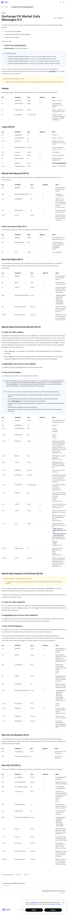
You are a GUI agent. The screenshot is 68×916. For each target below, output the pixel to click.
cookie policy (33, 902)
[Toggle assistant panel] (63, 2)
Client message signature (59, 163)
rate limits (52, 71)
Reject (34, 910)
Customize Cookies (57, 904)
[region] (34, 203)
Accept (53, 910)
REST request (16, 401)
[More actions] (66, 2)
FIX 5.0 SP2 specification (18, 45)
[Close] (64, 902)
